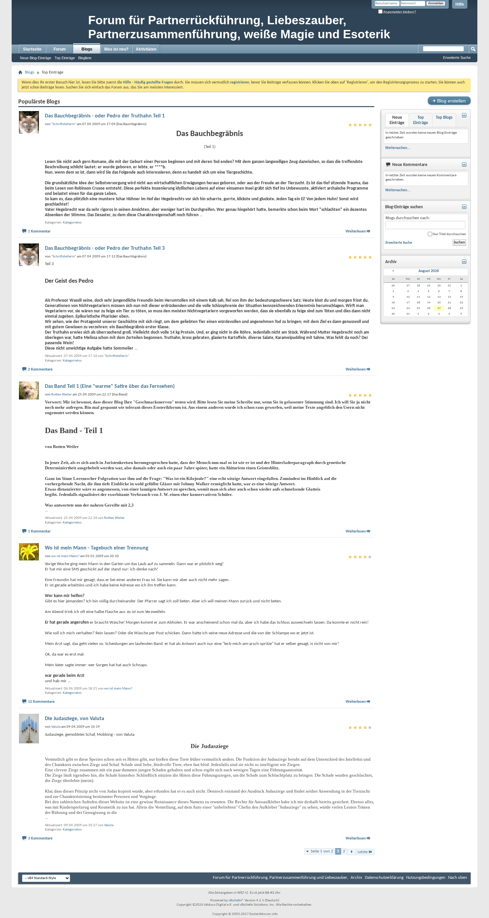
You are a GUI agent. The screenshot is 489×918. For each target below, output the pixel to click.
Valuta (108, 825)
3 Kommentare (40, 839)
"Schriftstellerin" (116, 356)
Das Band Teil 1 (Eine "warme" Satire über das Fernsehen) (110, 386)
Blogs (87, 49)
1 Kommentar (39, 231)
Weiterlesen (356, 231)
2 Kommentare (40, 370)
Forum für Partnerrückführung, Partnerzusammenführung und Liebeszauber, (280, 877)
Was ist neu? (116, 49)
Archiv (356, 877)
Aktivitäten (146, 49)
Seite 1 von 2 (322, 851)
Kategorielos (72, 223)
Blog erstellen (449, 100)
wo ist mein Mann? (118, 688)
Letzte (363, 852)
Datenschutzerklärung (384, 877)
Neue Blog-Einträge (35, 58)
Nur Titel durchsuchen (449, 234)
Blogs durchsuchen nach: (408, 218)
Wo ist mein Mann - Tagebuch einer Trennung (96, 548)
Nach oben (457, 877)
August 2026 (428, 271)
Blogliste (84, 58)
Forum (60, 49)
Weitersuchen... (397, 148)
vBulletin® (236, 900)
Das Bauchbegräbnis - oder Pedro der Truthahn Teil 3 (105, 248)
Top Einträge (65, 58)
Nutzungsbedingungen (425, 877)
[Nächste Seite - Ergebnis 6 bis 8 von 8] (351, 852)
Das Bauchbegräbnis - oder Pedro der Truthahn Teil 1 (105, 116)
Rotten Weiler (114, 518)
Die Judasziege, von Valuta (74, 718)
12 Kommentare (41, 702)
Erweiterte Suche (457, 58)
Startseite (32, 49)
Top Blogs (444, 117)
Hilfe (459, 4)
